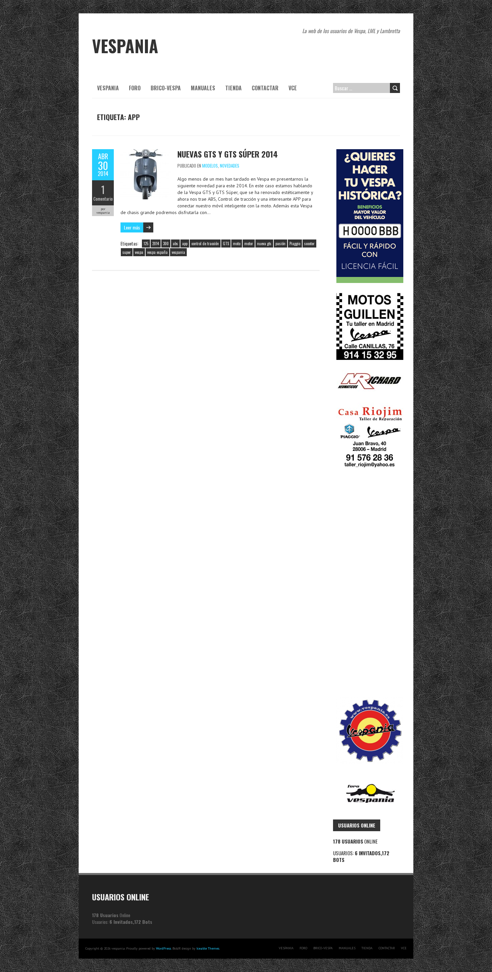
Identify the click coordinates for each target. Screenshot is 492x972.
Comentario (103, 198)
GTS (226, 243)
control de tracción (205, 243)
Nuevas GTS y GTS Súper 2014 (227, 154)
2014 (155, 243)
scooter (309, 243)
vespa (139, 252)
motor (248, 243)
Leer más (132, 227)
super (126, 252)
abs (175, 243)
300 (166, 243)
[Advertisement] (366, 583)
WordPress (163, 948)
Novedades (229, 165)
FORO (135, 88)
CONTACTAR (265, 88)
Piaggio (295, 243)
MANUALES (203, 88)
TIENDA (233, 88)
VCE (293, 88)
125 (146, 243)
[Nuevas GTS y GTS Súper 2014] (145, 153)
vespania (178, 252)
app (184, 243)
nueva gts (264, 243)
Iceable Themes (207, 948)
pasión (280, 243)
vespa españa (157, 252)
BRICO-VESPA (166, 88)
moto (236, 243)
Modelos (210, 165)
